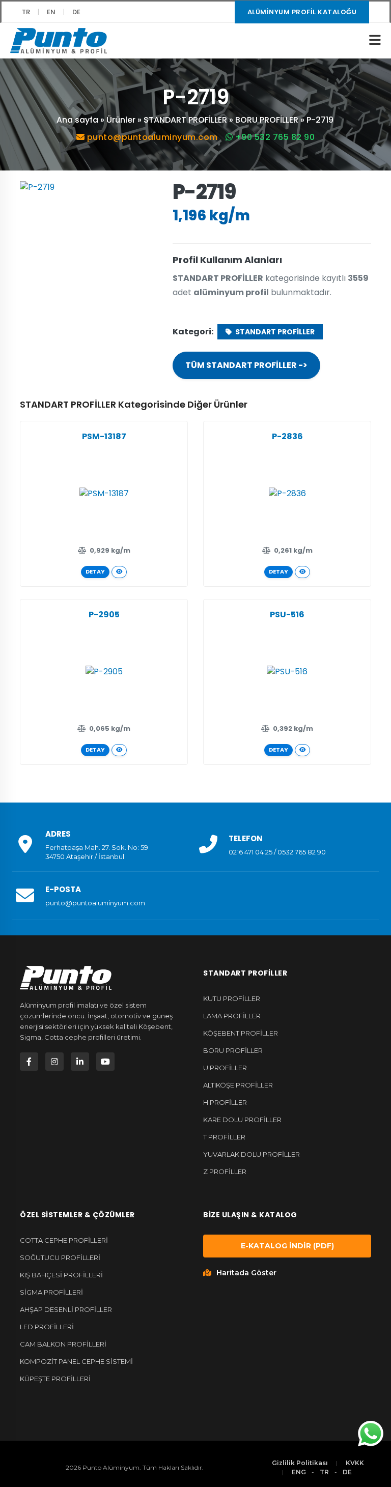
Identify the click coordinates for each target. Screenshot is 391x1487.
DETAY (95, 571)
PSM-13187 (104, 436)
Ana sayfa (77, 120)
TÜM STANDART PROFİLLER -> (246, 365)
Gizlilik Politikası (300, 1463)
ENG (299, 1472)
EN (51, 12)
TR (26, 12)
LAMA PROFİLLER (232, 1016)
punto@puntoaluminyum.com (151, 137)
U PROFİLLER (225, 1068)
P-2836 (287, 436)
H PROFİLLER (225, 1102)
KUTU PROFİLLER (231, 998)
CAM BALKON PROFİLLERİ (63, 1344)
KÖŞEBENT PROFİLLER (240, 1033)
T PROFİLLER (224, 1137)
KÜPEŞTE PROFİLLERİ (55, 1379)
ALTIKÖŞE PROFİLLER (238, 1085)
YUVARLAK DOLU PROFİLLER (251, 1154)
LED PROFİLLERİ (47, 1327)
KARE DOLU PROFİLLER (242, 1120)
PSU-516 (287, 614)
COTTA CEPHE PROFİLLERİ (64, 1240)
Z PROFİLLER (224, 1171)
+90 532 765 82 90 (274, 137)
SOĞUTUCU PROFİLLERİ (60, 1257)
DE (76, 12)
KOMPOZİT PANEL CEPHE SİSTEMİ (76, 1361)
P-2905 (104, 614)
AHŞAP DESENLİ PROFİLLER (66, 1309)
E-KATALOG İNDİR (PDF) (287, 1245)
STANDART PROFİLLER (185, 120)
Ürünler (120, 120)
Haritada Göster (246, 1272)
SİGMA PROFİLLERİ (51, 1292)
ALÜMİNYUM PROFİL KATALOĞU (302, 12)
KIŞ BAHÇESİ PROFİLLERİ (61, 1275)
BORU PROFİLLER (266, 120)
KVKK (355, 1463)
